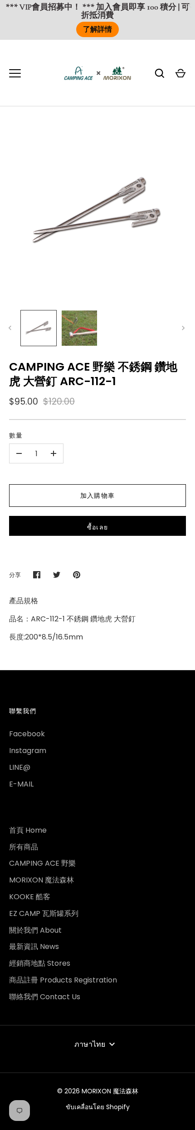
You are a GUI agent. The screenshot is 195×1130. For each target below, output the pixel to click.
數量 (16, 435)
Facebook (27, 734)
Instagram (27, 750)
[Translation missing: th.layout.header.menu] (15, 73)
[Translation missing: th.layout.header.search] (160, 73)
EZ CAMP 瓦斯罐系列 (43, 913)
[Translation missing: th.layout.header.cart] (180, 73)
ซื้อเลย (97, 527)
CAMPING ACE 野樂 (42, 863)
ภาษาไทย (89, 1044)
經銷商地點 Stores (39, 963)
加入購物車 (97, 495)
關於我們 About (35, 930)
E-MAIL (21, 784)
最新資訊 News (34, 946)
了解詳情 (97, 29)
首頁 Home (28, 830)
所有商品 (23, 847)
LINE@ (19, 767)
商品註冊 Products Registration (63, 980)
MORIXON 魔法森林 (41, 880)
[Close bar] (189, 5)
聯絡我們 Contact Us (44, 997)
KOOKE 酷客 (29, 897)
